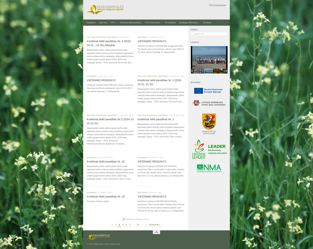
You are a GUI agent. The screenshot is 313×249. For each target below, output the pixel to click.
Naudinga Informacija (188, 23)
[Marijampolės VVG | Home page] (105, 10)
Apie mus (103, 23)
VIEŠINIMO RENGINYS (152, 41)
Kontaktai (207, 23)
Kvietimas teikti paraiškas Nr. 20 (106, 161)
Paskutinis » (154, 225)
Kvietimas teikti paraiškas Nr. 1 (156, 119)
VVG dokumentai (152, 23)
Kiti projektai (170, 23)
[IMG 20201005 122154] (218, 71)
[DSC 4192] (208, 71)
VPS (113, 23)
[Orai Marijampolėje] (217, 5)
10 (138, 225)
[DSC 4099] (198, 71)
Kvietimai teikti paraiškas (130, 23)
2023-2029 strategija (96, 37)
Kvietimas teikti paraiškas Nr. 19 (106, 196)
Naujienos (91, 23)
